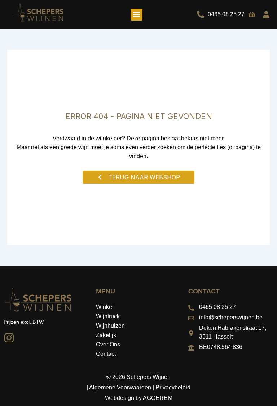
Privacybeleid (172, 387)
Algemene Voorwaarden (120, 387)
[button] (136, 15)
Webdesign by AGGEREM (138, 398)
